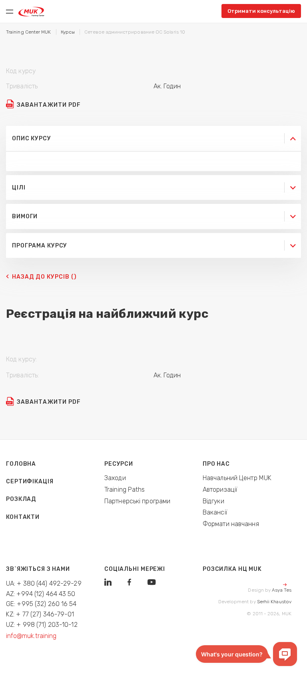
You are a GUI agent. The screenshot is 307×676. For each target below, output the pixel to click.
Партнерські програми (137, 501)
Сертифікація (30, 481)
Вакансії (215, 512)
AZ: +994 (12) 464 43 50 (41, 594)
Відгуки (213, 501)
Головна (21, 464)
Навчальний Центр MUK (237, 478)
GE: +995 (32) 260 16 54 (41, 604)
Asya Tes (281, 590)
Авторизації (220, 489)
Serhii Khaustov (274, 601)
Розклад (21, 499)
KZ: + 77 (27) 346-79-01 (40, 614)
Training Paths (124, 489)
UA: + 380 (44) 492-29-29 (44, 583)
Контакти (23, 517)
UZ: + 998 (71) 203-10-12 (42, 624)
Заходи (115, 478)
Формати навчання (231, 524)
